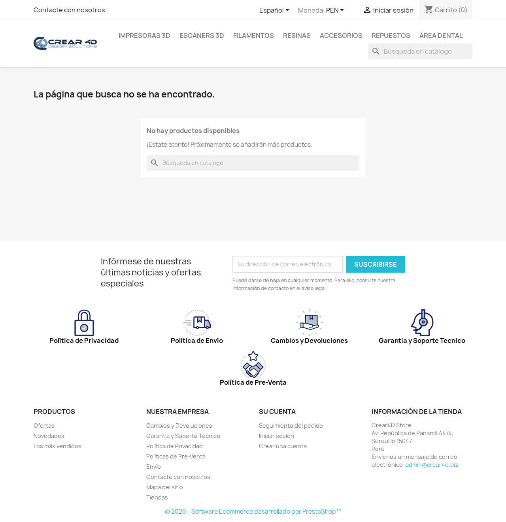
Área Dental (441, 35)
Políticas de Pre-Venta (176, 456)
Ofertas (44, 425)
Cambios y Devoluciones (179, 425)
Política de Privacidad (174, 446)
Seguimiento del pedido (291, 425)
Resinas (297, 35)
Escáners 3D (201, 35)
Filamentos (253, 35)
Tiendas (157, 497)
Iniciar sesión (276, 436)
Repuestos (391, 35)
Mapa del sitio (164, 487)
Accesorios (341, 35)
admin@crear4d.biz (432, 464)
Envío (153, 466)
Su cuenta (277, 411)
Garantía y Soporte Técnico (183, 436)
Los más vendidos (57, 446)
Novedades (49, 436)
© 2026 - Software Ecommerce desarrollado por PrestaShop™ (253, 511)
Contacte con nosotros (69, 10)
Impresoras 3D (144, 35)
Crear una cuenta (283, 446)
